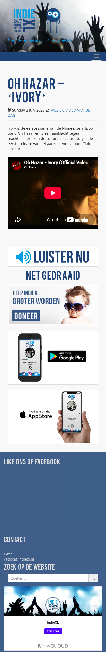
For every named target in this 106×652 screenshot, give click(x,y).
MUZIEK (57, 110)
